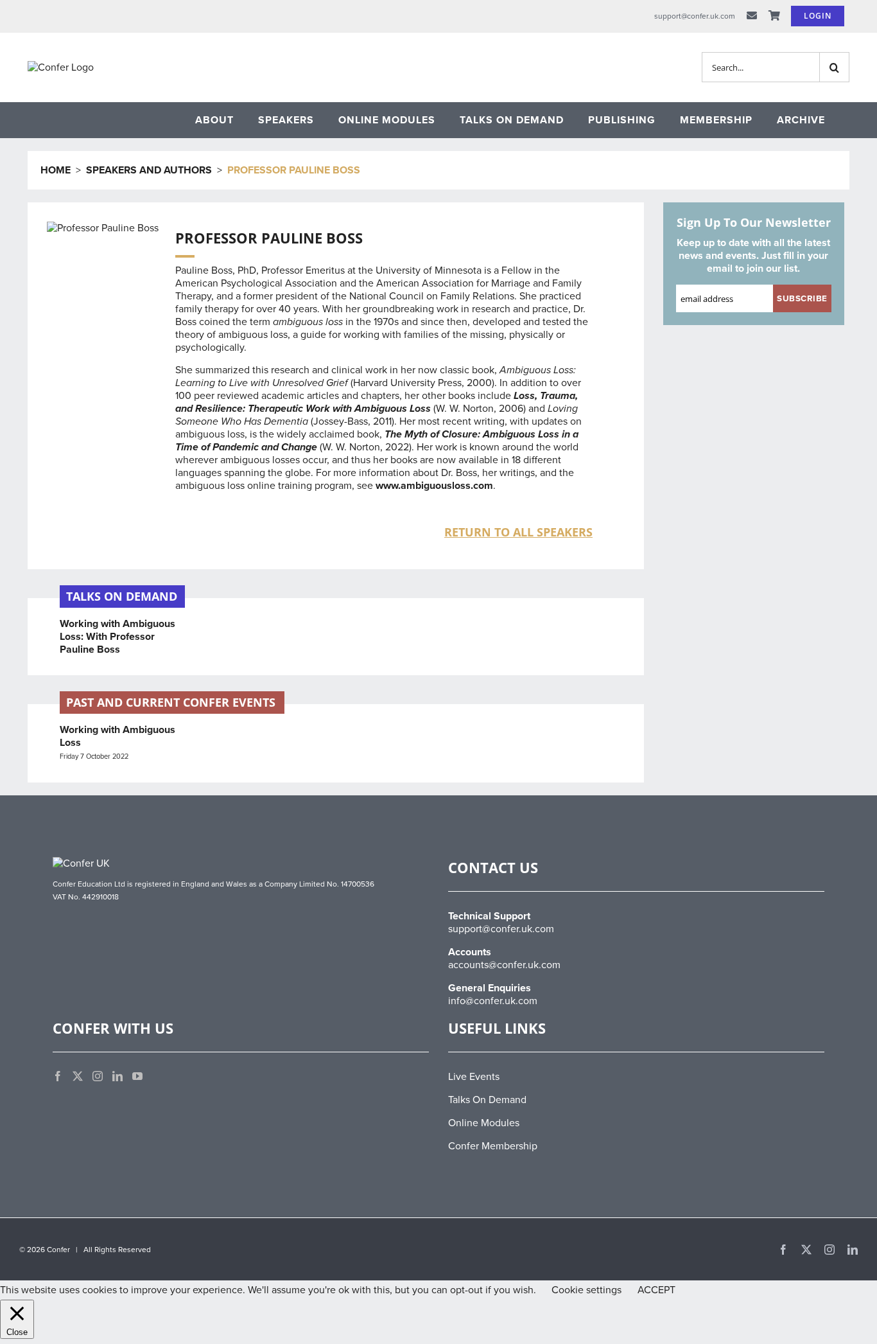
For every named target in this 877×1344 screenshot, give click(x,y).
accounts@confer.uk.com (504, 965)
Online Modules (483, 1123)
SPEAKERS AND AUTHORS (149, 170)
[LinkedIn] (117, 1076)
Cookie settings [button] (586, 1290)
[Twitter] (78, 1076)
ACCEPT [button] (656, 1290)
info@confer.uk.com (492, 1001)
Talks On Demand (487, 1099)
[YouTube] (137, 1076)
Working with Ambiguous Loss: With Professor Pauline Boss (117, 636)
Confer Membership (492, 1146)
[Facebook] (58, 1076)
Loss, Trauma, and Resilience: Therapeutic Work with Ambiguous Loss (376, 402)
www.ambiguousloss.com (434, 485)
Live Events (473, 1076)
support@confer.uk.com (501, 929)
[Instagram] (97, 1076)
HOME (55, 170)
